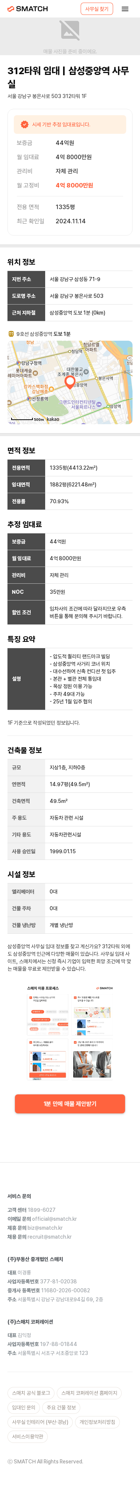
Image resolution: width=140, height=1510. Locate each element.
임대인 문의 (23, 1407)
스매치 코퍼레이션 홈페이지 (89, 1393)
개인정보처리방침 (97, 1422)
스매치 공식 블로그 (31, 1393)
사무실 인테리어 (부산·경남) (40, 1422)
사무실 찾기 (97, 9)
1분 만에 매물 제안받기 (70, 1103)
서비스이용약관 (27, 1437)
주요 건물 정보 (61, 1407)
